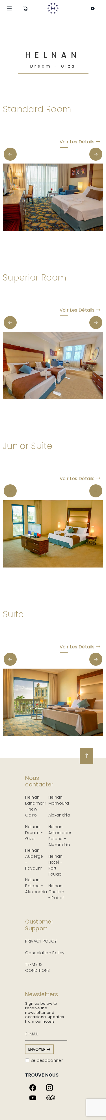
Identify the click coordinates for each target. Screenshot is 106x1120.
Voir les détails (78, 142)
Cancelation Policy (44, 953)
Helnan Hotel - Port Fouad (55, 865)
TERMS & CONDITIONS (37, 967)
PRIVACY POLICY (41, 941)
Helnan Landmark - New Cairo (35, 806)
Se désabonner (46, 1060)
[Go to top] (86, 756)
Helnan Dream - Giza (34, 832)
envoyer (37, 1049)
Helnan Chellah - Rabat (56, 892)
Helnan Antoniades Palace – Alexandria (60, 835)
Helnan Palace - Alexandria (36, 886)
